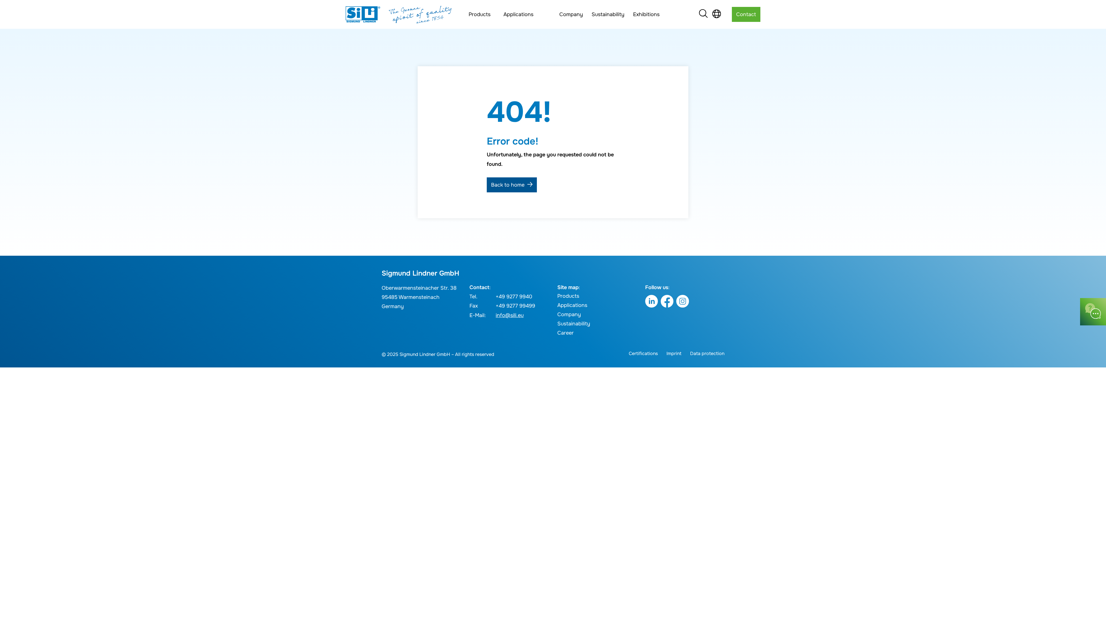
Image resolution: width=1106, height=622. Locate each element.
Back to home (507, 185)
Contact (746, 14)
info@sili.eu (510, 315)
